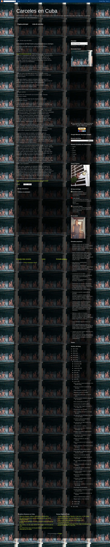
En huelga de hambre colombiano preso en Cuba (82, 468)
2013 (74, 357)
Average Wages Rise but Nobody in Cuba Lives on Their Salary (73, 516)
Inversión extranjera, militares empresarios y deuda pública (34, 516)
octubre (76, 366)
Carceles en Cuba (36, 11)
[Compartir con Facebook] (29, 184)
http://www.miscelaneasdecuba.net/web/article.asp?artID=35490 (32, 181)
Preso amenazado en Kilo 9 (80, 401)
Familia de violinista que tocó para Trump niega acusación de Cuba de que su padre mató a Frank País (74, 524)
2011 (74, 506)
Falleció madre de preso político (82, 496)
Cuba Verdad (76, 198)
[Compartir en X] (27, 184)
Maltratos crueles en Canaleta (79, 313)
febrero (76, 501)
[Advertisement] (46, 33)
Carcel (73, 146)
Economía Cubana (77, 206)
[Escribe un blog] (26, 184)
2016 (74, 351)
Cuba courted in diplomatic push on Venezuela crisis (71, 520)
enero (75, 503)
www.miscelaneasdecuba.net (24, 54)
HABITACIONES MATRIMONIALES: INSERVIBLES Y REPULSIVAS (81, 302)
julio (75, 372)
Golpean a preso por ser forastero (80, 244)
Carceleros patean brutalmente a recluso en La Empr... (82, 419)
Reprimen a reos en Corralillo (81, 392)
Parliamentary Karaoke (63, 522)
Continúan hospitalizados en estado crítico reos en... (82, 479)
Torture (74, 160)
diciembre (76, 361)
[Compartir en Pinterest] (31, 184)
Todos (73, 156)
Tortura (74, 158)
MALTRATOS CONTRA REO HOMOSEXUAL (79, 263)
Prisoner (74, 154)
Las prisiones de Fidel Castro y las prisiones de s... (82, 423)
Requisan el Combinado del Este (82, 455)
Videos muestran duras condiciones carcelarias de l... (82, 428)
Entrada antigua (61, 259)
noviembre (77, 364)
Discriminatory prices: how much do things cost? (70, 518)
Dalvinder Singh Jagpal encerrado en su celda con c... (83, 406)
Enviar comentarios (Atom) (30, 262)
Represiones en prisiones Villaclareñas (82, 283)
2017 (74, 349)
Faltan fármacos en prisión (80, 390)
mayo (75, 377)
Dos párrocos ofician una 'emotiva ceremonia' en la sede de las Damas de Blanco (82, 201)
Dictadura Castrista (78, 191)
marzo (76, 381)
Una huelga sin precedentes (80, 487)
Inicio (43, 259)
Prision (74, 150)
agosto (76, 370)
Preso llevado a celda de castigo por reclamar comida (83, 452)
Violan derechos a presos (80, 426)
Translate (83, 45)
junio (75, 374)
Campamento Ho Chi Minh (78, 273)
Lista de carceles (37, 24)
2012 (74, 359)
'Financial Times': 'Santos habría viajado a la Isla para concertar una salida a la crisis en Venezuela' (82, 209)
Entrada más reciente (23, 259)
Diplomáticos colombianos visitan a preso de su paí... (82, 435)
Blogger (60, 533)
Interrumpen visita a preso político (82, 449)
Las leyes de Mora (78, 481)
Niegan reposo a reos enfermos (81, 499)
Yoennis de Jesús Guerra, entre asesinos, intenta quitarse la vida (82, 332)
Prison (73, 152)
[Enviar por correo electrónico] (24, 184)
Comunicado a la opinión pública (82, 404)
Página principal (23, 24)
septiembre (77, 368)
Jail (73, 148)
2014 (74, 355)
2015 (74, 353)
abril (75, 379)
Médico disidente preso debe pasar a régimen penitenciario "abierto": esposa (82, 253)
